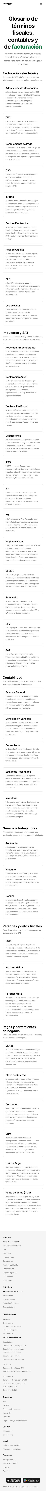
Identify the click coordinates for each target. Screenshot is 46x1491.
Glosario (6, 1405)
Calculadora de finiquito (12, 1356)
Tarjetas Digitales (9, 1273)
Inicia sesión (8, 1431)
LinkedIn (6, 1467)
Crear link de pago (10, 1330)
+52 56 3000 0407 (10, 1463)
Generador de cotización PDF (14, 1383)
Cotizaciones (8, 1261)
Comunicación (8, 1269)
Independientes (9, 1299)
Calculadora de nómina (12, 1352)
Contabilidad (8, 1276)
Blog (4, 1401)
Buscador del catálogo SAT (13, 1368)
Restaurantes (8, 1295)
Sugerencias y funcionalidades (15, 1421)
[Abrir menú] (41, 4)
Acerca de (7, 1413)
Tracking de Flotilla (10, 1265)
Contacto (6, 1417)
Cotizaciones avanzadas (12, 1326)
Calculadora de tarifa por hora (14, 1346)
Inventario (7, 1253)
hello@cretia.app (9, 1459)
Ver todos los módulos (12, 1242)
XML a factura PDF (10, 1387)
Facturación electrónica (12, 1246)
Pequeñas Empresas (11, 1303)
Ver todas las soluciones (12, 1292)
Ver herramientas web (12, 1337)
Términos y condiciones (12, 1449)
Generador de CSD (10, 1390)
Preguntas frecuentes (11, 1409)
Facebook (6, 1471)
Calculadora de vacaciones (13, 1359)
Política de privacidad (11, 1445)
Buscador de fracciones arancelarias (17, 1371)
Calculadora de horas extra (13, 1349)
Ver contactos (8, 1333)
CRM (4, 1249)
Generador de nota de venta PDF (16, 1380)
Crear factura (8, 1323)
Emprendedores (9, 1307)
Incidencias (7, 1280)
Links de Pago (8, 1257)
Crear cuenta (8, 1435)
